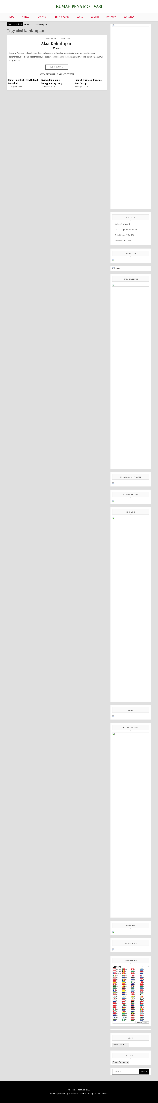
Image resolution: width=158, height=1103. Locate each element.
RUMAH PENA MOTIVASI (79, 6)
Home (11, 17)
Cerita (80, 17)
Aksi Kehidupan (57, 43)
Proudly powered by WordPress (64, 1093)
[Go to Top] (155, 1100)
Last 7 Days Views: (123, 229)
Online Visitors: (122, 224)
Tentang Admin (61, 17)
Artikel (25, 17)
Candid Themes (100, 1093)
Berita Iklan (129, 17)
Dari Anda (111, 17)
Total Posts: (120, 241)
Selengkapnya (56, 67)
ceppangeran (65, 38)
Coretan (95, 17)
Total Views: (120, 235)
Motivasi (42, 17)
